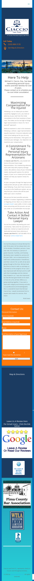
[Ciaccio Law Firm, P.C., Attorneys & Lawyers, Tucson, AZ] (18, 538)
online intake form (17, 236)
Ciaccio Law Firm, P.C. (17, 574)
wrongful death (9, 204)
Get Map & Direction (16, 48)
